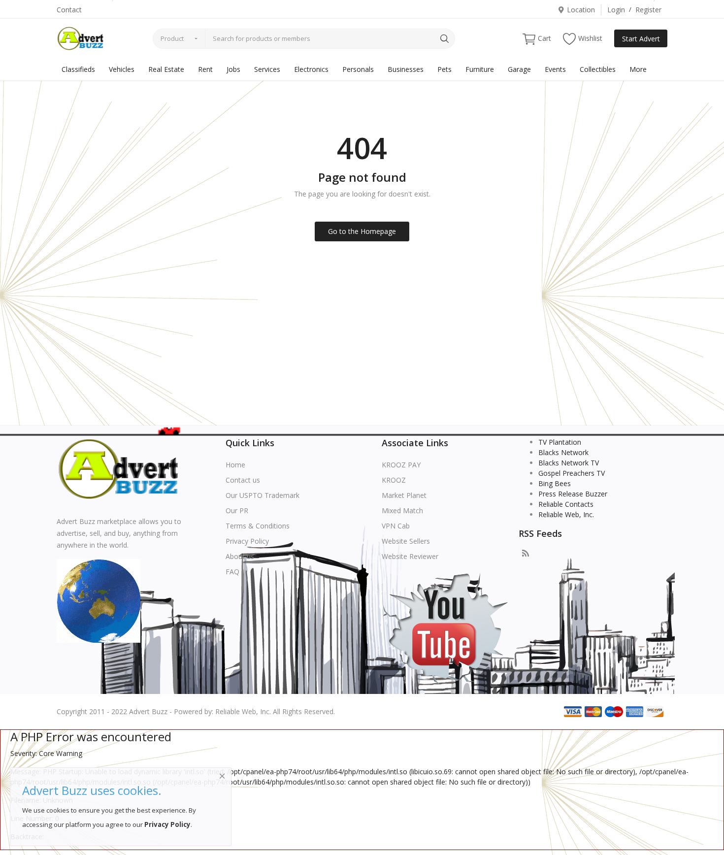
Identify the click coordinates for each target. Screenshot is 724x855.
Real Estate (166, 69)
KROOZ (394, 480)
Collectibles (598, 69)
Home (235, 464)
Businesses (406, 69)
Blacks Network (563, 452)
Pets (444, 69)
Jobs (233, 69)
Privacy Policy (247, 541)
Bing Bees (554, 483)
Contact (69, 9)
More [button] (638, 69)
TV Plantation (559, 442)
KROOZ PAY (401, 464)
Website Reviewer (410, 556)
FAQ (232, 571)
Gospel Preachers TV (571, 473)
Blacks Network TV (568, 462)
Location (581, 9)
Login (616, 9)
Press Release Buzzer (572, 493)
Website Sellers (406, 541)
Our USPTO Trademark (262, 495)
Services (267, 69)
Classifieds (78, 69)
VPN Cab (396, 525)
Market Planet (404, 495)
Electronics (311, 69)
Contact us (243, 480)
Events (555, 69)
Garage (519, 69)
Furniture (479, 69)
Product (172, 38)
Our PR (237, 510)
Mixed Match (402, 510)
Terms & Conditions (258, 525)
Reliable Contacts (565, 504)
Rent (205, 69)
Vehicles (121, 69)
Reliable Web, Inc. (566, 514)
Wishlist (590, 38)
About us (240, 556)
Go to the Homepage (362, 231)
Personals (358, 69)
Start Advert (641, 38)
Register (648, 9)
